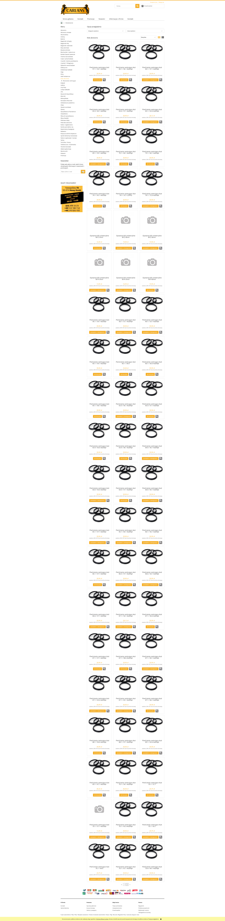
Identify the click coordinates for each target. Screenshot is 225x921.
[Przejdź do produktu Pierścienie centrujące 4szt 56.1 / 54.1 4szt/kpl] (99, 306)
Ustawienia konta (117, 908)
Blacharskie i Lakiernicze (68, 52)
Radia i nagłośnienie (67, 125)
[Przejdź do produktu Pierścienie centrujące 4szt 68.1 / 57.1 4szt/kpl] (126, 727)
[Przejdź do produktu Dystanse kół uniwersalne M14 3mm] (99, 264)
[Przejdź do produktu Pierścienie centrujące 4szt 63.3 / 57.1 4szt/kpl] (152, 391)
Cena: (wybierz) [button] (131, 31)
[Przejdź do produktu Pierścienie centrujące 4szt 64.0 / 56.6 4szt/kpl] (99, 475)
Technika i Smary (66, 142)
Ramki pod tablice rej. (67, 127)
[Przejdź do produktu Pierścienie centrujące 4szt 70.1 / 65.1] (152, 811)
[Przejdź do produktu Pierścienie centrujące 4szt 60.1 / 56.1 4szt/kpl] (126, 54)
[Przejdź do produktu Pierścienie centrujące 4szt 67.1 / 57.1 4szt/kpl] (99, 643)
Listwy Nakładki (65, 89)
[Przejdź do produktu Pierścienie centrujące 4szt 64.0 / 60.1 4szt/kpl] (152, 475)
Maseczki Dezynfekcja (67, 94)
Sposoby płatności (91, 906)
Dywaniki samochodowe (68, 65)
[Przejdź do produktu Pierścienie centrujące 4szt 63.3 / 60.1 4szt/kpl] (99, 96)
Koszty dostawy (91, 908)
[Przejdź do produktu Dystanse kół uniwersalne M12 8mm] (126, 222)
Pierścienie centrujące (69, 81)
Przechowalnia (116, 910)
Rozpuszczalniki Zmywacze (68, 133)
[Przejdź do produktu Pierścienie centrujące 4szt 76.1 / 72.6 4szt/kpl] (152, 180)
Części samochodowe (67, 59)
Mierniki (63, 96)
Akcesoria (63, 30)
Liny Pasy (63, 87)
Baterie (63, 39)
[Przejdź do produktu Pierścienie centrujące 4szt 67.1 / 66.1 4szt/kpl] (152, 685)
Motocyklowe (64, 98)
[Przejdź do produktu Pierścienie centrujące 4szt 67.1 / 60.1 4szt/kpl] (152, 643)
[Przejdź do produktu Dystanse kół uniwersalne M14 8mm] (152, 264)
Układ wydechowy (66, 149)
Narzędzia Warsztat (66, 100)
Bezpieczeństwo (65, 50)
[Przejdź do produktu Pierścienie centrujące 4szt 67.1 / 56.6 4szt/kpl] (152, 601)
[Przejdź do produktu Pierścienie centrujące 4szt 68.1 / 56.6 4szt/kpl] (99, 727)
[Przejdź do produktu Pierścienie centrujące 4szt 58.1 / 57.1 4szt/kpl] (126, 306)
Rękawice (63, 131)
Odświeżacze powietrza (67, 103)
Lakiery (63, 85)
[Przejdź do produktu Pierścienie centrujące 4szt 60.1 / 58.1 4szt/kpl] (99, 391)
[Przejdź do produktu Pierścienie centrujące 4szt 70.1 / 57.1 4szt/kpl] (99, 811)
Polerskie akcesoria (66, 122)
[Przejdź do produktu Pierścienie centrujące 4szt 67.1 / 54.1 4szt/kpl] (126, 601)
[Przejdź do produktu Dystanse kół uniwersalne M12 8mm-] (152, 222)
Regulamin (141, 906)
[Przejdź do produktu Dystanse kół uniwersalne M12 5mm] (99, 222)
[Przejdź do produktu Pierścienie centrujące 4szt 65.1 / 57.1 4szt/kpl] (99, 517)
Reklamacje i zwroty (143, 910)
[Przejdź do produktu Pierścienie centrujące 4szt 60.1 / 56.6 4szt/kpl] (152, 349)
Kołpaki (63, 83)
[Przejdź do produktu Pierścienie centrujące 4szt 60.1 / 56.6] (126, 349)
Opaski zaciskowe (66, 107)
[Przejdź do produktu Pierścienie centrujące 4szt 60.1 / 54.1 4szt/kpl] (99, 349)
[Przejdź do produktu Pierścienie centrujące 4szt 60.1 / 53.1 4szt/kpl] (152, 306)
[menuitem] (68, 18)
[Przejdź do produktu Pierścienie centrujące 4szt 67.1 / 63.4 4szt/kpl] (99, 685)
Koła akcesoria (65, 78)
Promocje (63, 155)
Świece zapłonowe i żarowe (69, 138)
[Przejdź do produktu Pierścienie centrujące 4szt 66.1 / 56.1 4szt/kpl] (152, 517)
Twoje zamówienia (117, 906)
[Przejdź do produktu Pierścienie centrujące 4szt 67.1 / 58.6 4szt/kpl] (126, 643)
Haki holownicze (65, 76)
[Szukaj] (137, 6)
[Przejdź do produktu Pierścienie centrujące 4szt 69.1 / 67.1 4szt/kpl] (99, 769)
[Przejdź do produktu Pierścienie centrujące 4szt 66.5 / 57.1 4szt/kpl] (126, 559)
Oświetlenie (64, 114)
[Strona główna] (75, 9)
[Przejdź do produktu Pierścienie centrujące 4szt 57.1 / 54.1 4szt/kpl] (99, 54)
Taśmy (62, 140)
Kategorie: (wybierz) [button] (93, 31)
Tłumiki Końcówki (66, 147)
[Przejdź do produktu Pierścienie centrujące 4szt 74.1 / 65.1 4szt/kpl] (99, 180)
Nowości (63, 153)
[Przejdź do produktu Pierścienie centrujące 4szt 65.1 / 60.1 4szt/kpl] (126, 517)
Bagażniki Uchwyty (66, 41)
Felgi (62, 72)
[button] (104, 79)
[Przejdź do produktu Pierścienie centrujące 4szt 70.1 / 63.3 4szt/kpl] (126, 811)
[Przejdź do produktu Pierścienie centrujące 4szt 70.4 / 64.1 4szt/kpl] (152, 853)
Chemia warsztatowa (67, 56)
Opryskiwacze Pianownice (68, 111)
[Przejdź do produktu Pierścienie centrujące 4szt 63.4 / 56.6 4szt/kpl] (99, 433)
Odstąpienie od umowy (144, 912)
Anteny (63, 37)
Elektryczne (64, 67)
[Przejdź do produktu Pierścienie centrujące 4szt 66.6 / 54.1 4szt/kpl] (152, 559)
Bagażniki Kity (65, 43)
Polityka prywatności (143, 908)
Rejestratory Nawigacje (67, 129)
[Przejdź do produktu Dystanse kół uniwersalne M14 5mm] (126, 264)
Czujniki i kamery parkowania (69, 61)
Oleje (62, 105)
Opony (63, 109)
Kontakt (63, 906)
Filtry (62, 74)
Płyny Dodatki (65, 118)
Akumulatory (64, 34)
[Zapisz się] (83, 171)
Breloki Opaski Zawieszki (68, 54)
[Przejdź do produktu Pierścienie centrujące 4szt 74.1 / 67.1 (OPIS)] (126, 180)
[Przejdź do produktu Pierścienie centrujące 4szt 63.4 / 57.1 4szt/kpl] (126, 96)
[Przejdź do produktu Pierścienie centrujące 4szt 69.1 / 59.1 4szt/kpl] (99, 138)
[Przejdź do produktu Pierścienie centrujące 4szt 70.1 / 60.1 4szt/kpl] (126, 138)
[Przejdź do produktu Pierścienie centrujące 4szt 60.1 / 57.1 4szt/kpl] (152, 54)
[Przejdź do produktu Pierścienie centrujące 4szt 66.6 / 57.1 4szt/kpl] (99, 601)
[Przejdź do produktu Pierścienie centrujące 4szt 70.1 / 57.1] (152, 769)
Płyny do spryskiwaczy (67, 116)
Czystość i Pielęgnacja (67, 63)
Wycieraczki (64, 151)
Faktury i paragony (91, 910)
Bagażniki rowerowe (66, 45)
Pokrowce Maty (65, 120)
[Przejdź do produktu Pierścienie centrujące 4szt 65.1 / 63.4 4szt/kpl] (152, 96)
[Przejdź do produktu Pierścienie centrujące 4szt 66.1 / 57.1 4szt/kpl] (99, 559)
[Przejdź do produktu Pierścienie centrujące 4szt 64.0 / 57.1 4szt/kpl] (126, 475)
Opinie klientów (65, 908)
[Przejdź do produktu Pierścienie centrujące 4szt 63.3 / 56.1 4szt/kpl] (126, 391)
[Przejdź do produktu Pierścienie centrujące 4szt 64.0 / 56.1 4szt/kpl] (152, 433)
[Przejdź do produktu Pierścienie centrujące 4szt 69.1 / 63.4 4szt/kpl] (152, 727)
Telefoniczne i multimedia (68, 144)
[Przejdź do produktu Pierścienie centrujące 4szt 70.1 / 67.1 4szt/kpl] (126, 853)
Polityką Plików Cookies (102, 919)
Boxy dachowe (65, 48)
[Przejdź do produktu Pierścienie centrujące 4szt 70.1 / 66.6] (99, 853)
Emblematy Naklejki (66, 70)
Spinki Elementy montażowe (69, 136)
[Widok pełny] (162, 37)
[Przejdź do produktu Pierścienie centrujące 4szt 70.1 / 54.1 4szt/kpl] (126, 769)
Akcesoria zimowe (66, 32)
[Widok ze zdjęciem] (159, 37)
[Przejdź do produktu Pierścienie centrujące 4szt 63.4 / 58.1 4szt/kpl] (126, 433)
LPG (62, 92)
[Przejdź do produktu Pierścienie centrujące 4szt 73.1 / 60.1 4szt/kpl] (152, 138)
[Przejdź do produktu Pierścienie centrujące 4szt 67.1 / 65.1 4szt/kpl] (126, 685)
